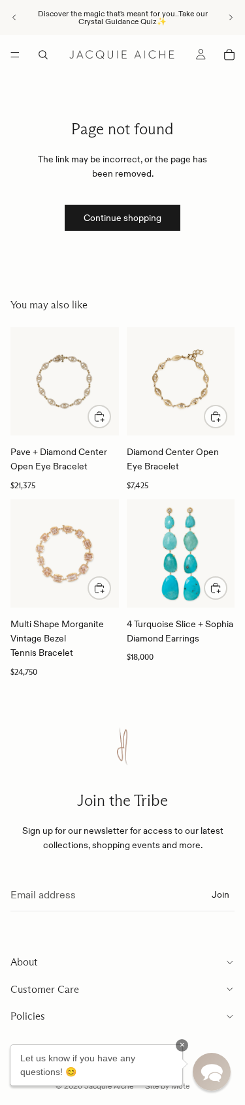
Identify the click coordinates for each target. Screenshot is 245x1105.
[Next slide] (230, 17)
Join (220, 894)
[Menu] (15, 55)
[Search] (43, 54)
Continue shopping (122, 218)
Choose (110, 416)
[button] (212, 1072)
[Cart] (229, 54)
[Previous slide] (14, 17)
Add (226, 588)
